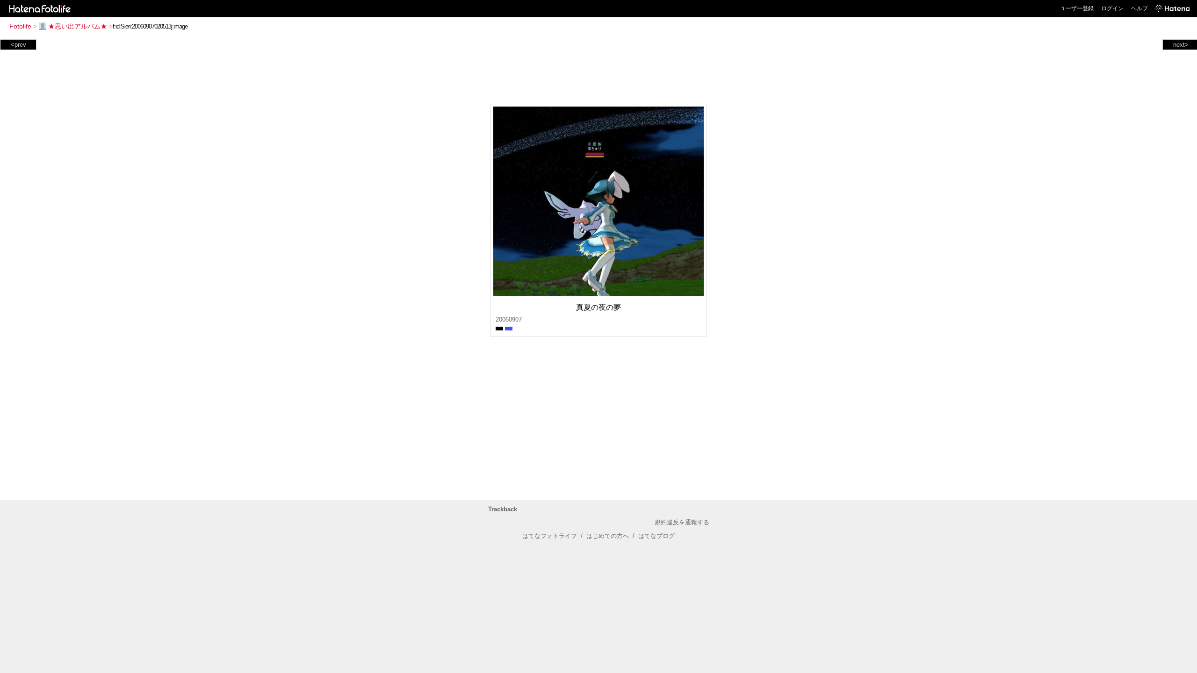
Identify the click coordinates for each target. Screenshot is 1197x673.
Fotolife (20, 26)
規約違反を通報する (682, 522)
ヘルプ (1139, 8)
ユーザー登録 (1077, 8)
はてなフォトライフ (549, 535)
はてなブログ (656, 535)
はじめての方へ (607, 535)
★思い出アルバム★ (77, 26)
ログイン (1112, 8)
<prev (18, 44)
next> (1181, 44)
